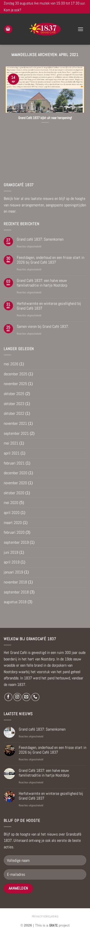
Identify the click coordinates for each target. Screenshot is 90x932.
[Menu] (81, 29)
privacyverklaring (45, 917)
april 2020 (12, 512)
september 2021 (16, 433)
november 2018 (15, 582)
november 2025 (15, 383)
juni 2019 (11, 552)
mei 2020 (11, 502)
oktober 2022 (14, 413)
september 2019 (16, 542)
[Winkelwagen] (8, 29)
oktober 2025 (14, 393)
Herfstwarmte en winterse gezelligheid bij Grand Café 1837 (49, 306)
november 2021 (15, 423)
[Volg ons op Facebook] (8, 697)
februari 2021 (14, 463)
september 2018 (16, 592)
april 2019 (12, 562)
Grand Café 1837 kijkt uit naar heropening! (45, 118)
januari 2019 (13, 572)
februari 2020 (14, 532)
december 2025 (15, 374)
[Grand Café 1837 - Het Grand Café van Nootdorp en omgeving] (45, 29)
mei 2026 (11, 364)
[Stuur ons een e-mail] (26, 697)
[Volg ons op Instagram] (17, 697)
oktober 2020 (14, 492)
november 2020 (15, 482)
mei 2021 (11, 443)
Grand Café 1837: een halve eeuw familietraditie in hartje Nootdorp (42, 283)
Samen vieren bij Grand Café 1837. (43, 326)
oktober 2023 (14, 403)
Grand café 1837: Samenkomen (40, 239)
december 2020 (15, 472)
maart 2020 (13, 522)
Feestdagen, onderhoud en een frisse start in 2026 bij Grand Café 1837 (50, 260)
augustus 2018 (15, 601)
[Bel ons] (35, 697)
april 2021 (12, 453)
